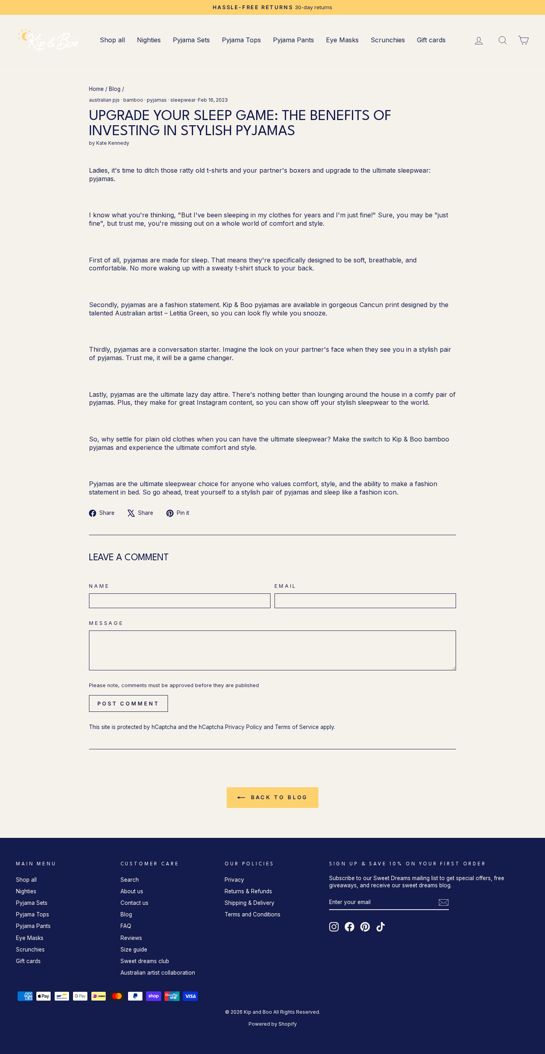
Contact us (134, 903)
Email (285, 586)
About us (131, 891)
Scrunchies (388, 40)
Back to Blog (278, 797)
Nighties (149, 40)
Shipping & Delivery (249, 903)
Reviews (131, 938)
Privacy (234, 880)
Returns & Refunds (248, 891)
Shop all (112, 40)
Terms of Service (297, 727)
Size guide (133, 949)
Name (99, 586)
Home (96, 89)
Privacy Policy (243, 727)
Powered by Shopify (273, 1024)
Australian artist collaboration (157, 972)
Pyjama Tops (241, 40)
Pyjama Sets (191, 40)
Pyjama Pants (293, 40)
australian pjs (104, 100)
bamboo (133, 100)
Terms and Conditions (252, 914)
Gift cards (431, 40)
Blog (114, 89)
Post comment (128, 703)
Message (106, 623)
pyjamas (157, 100)
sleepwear (182, 100)
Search (129, 880)
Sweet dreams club (144, 961)
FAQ (125, 926)
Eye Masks (342, 40)
